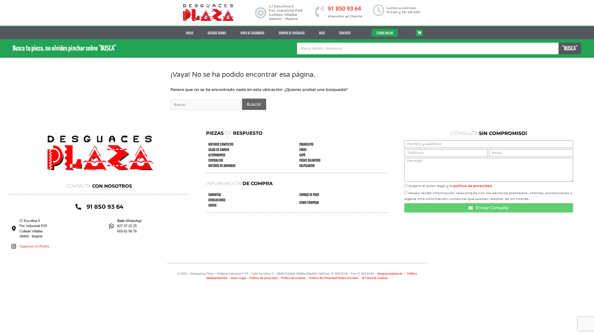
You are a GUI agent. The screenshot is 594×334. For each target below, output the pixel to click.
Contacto (345, 33)
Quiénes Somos (217, 33)
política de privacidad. (473, 186)
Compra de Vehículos (292, 33)
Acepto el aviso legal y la (450, 186)
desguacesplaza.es (390, 273)
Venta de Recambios (252, 33)
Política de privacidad (263, 278)
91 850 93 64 (344, 8)
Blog (322, 33)
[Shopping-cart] (419, 32)
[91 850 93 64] (319, 11)
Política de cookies (293, 278)
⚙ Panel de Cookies (375, 278)
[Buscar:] (206, 104)
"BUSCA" (569, 48)
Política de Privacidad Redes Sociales (333, 278)
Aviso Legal (239, 278)
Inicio (189, 33)
